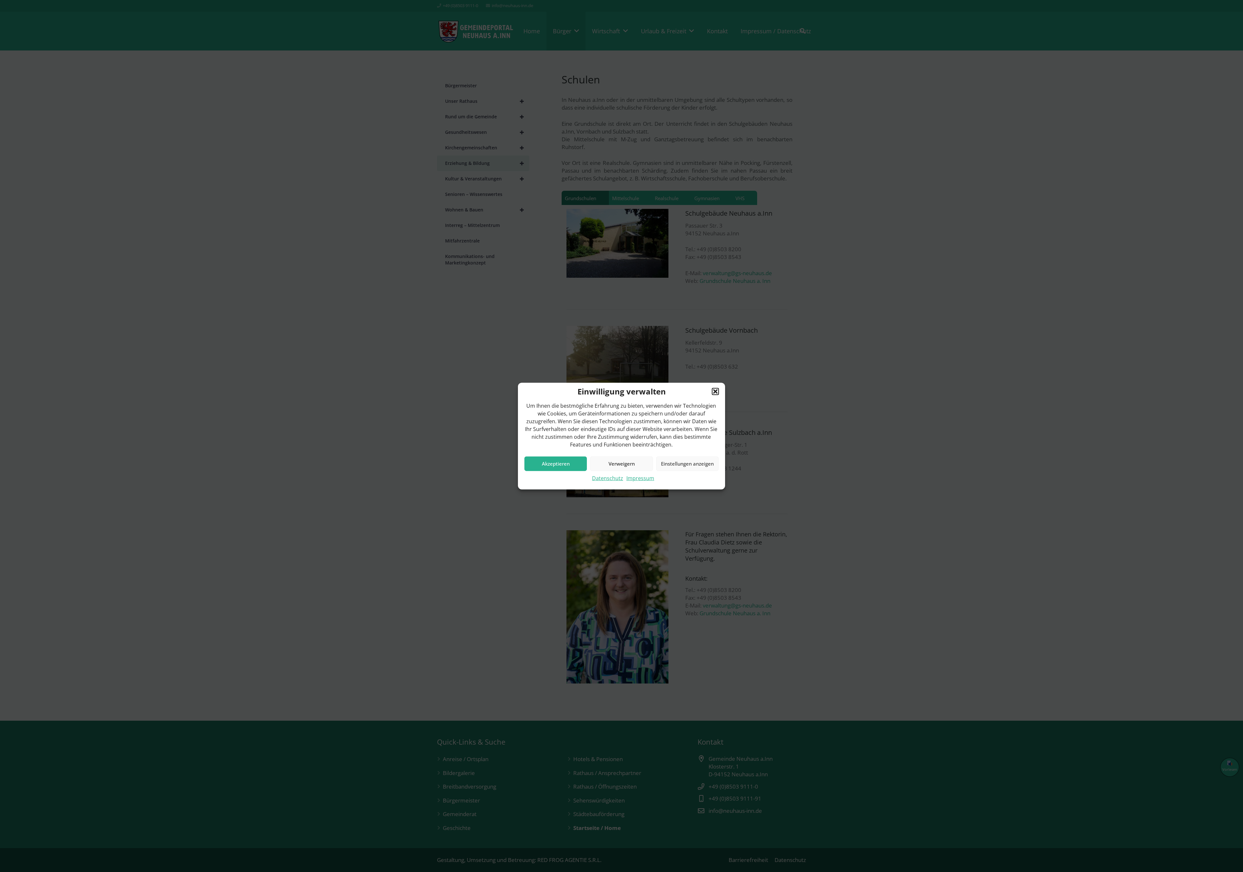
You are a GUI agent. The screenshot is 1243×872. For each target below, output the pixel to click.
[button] (715, 391)
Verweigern (622, 463)
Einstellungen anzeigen (687, 463)
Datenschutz (607, 477)
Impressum (640, 477)
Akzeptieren (556, 463)
